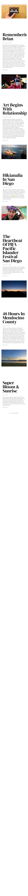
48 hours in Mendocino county (14, 318)
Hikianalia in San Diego (13, 179)
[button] (14, 413)
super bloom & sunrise (11, 387)
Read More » (5, 69)
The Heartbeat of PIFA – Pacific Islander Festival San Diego (12, 248)
